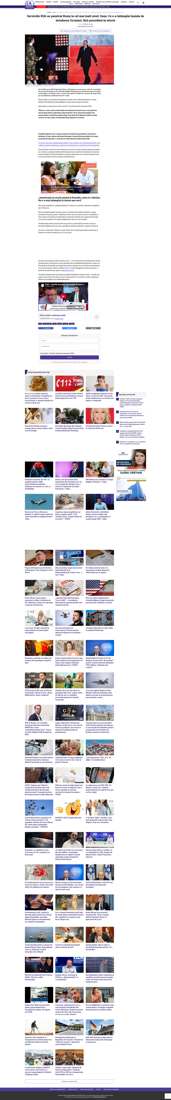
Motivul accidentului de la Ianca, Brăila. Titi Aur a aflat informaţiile (38, 977)
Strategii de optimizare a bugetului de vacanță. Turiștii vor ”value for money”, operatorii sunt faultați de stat (69, 1040)
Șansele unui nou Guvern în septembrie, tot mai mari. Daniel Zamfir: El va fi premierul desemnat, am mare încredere (132, 414)
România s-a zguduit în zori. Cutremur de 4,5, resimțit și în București (37, 852)
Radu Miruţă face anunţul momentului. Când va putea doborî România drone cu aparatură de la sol (97, 915)
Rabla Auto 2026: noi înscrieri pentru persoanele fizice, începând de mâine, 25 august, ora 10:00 (37, 1008)
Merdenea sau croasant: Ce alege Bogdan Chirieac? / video (99, 480)
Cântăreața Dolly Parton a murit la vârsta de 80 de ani (99, 427)
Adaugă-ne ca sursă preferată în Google (74, 31)
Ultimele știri (39, 2)
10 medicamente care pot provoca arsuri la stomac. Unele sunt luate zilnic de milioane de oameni (39, 884)
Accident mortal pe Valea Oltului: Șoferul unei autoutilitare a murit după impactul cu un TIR (69, 395)
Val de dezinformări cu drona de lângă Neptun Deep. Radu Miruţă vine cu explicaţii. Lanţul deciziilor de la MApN (38, 948)
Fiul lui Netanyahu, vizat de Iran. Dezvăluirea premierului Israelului (99, 884)
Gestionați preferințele (86, 1089)
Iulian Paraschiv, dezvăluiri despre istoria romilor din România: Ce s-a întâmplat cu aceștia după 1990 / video (98, 515)
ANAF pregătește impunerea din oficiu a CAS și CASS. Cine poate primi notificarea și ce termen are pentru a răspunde (100, 397)
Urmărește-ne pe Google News (101, 31)
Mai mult (96, 4)
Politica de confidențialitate (57, 1089)
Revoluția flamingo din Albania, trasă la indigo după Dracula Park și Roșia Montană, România (69, 428)
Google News (59, 318)
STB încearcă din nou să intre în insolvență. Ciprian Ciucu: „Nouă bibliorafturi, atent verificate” (38, 692)
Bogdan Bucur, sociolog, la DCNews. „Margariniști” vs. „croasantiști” (66, 977)
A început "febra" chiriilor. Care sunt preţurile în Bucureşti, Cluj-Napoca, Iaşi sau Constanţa (99, 819)
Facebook (47, 328)
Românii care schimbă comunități (107, 2)
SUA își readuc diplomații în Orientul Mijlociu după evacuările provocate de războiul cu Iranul (100, 600)
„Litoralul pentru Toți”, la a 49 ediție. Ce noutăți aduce (98, 758)
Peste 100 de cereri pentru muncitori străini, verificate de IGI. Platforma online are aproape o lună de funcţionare (39, 601)
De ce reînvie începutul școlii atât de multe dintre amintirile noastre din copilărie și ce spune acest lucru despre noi (69, 915)
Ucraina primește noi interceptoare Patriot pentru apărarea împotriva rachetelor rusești (68, 631)
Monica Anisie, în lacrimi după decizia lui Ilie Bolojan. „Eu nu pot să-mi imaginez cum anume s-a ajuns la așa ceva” (69, 885)
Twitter (71, 328)
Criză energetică (65, 2)
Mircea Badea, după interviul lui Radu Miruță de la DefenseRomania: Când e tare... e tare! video (68, 571)
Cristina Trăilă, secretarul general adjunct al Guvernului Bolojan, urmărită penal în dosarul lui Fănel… (77, 7)
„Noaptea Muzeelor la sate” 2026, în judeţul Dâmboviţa (99, 629)
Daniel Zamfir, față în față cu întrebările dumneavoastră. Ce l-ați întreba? (99, 947)
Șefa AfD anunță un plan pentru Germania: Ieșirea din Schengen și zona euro (99, 1039)
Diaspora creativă (88, 2)
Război (55, 2)
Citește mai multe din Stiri (69, 1081)
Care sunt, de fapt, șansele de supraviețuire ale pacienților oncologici (37, 630)
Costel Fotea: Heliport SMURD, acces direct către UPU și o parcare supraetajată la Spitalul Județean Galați (38, 1070)
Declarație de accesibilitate (111, 1089)
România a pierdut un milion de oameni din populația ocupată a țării (38, 660)
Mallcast (87, 4)
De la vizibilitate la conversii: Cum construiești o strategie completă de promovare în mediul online (100, 1007)
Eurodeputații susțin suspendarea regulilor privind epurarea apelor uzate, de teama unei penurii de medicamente (100, 978)
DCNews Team (88, 24)
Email (94, 328)
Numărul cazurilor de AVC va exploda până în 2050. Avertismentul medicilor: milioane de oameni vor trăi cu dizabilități (37, 484)
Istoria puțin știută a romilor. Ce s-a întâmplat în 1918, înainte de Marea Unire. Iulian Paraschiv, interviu (99, 853)
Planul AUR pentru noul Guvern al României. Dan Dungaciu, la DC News (39, 570)
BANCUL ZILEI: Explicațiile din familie (68, 818)
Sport (71, 4)
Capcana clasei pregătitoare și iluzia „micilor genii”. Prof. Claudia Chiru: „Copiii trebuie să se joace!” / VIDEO (68, 515)
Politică (48, 2)
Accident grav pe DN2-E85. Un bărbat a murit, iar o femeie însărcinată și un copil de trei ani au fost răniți (99, 788)
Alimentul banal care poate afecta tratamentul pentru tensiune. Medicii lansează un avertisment (39, 759)
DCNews (29, 5)
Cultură (131, 2)
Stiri (54, 12)
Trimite (69, 357)
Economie (76, 2)
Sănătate (124, 2)
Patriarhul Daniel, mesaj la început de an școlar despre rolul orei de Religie (38, 428)
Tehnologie (78, 4)
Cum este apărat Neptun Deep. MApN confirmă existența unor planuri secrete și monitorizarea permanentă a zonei (99, 693)
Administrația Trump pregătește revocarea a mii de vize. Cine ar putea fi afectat (68, 759)
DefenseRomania (67, 270)
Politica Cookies (72, 1089)
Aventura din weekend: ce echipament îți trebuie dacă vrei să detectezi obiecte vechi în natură (38, 1040)
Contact (98, 1089)
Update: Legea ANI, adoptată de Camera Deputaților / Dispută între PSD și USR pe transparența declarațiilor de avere (69, 1070)
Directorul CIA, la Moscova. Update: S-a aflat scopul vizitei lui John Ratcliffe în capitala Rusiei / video (39, 515)
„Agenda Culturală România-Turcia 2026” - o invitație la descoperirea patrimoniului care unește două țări (68, 601)
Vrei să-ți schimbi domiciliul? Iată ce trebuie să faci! (67, 946)
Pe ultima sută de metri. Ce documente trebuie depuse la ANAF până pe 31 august (98, 570)
